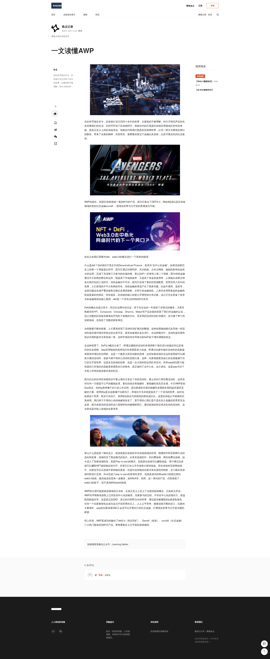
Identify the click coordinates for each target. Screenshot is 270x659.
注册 (200, 5)
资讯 (80, 30)
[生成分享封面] (55, 143)
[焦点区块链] (56, 6)
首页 (53, 14)
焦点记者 (67, 26)
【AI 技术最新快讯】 (204, 89)
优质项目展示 (69, 14)
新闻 (85, 14)
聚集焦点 (190, 5)
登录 (213, 5)
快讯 (97, 14)
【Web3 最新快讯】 (204, 81)
